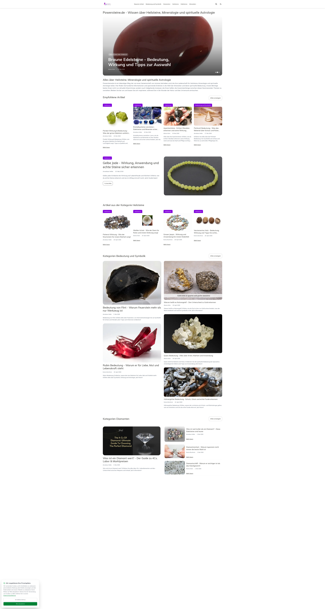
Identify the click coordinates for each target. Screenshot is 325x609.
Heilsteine (175, 4)
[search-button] (216, 4)
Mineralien (192, 4)
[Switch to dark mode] (220, 4)
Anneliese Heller (107, 136)
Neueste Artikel (139, 4)
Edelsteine (184, 4)
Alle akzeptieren (20, 604)
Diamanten (166, 4)
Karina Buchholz (112, 69)
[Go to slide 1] (215, 72)
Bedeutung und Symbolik (153, 4)
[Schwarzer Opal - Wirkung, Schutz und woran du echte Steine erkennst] (162, 46)
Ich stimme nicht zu (20, 599)
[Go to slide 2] (217, 72)
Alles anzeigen (215, 98)
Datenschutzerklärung (9, 595)
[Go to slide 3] (219, 72)
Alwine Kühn (167, 133)
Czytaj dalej (107, 183)
